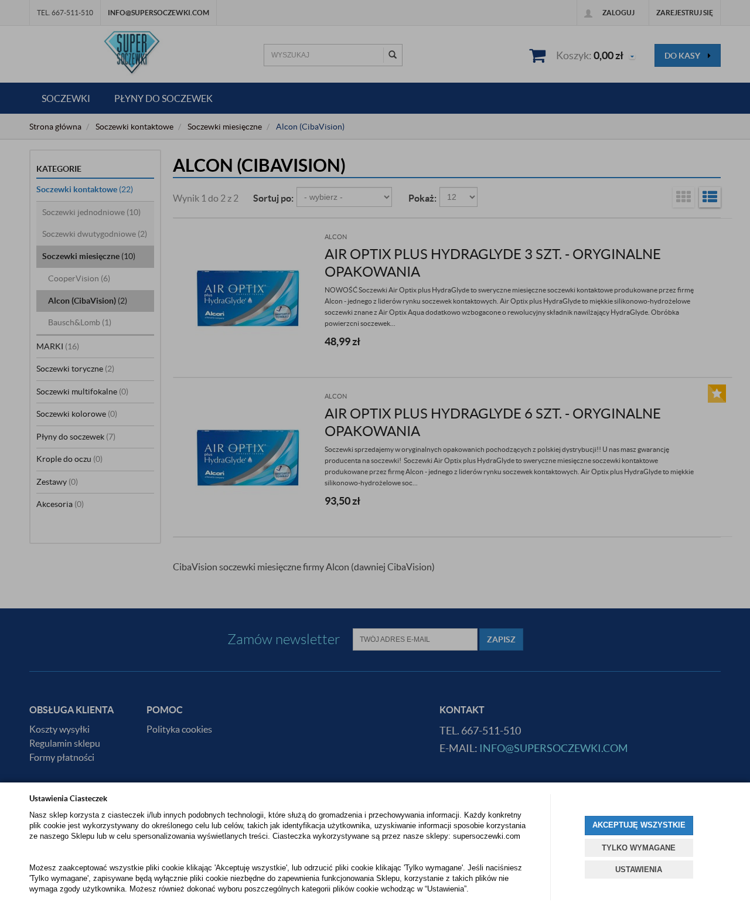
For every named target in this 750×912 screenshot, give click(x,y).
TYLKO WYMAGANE (639, 847)
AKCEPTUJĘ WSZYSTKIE (639, 825)
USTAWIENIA (638, 869)
